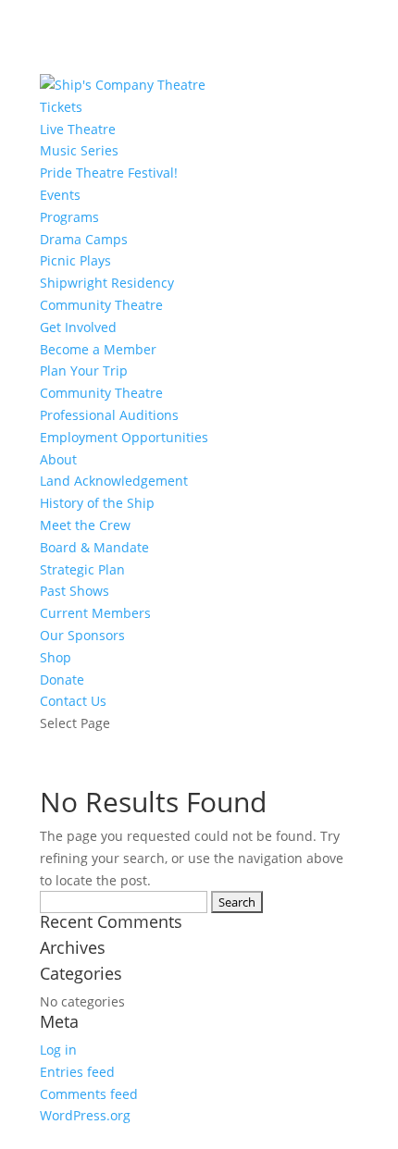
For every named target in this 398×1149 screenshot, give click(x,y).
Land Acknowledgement (114, 480)
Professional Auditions (109, 415)
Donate (62, 679)
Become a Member (98, 349)
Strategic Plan (82, 569)
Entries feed (77, 1072)
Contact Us (73, 701)
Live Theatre (78, 129)
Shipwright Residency (107, 282)
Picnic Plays (75, 260)
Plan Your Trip (84, 370)
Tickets (61, 107)
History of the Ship (97, 503)
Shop (55, 657)
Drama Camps (84, 239)
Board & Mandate (94, 547)
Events (60, 195)
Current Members (95, 613)
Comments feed (89, 1094)
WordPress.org (85, 1115)
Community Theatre (101, 305)
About (58, 459)
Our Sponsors (82, 635)
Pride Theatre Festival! (109, 172)
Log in (58, 1049)
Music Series (79, 150)
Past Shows (74, 590)
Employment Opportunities (124, 437)
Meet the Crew (85, 525)
